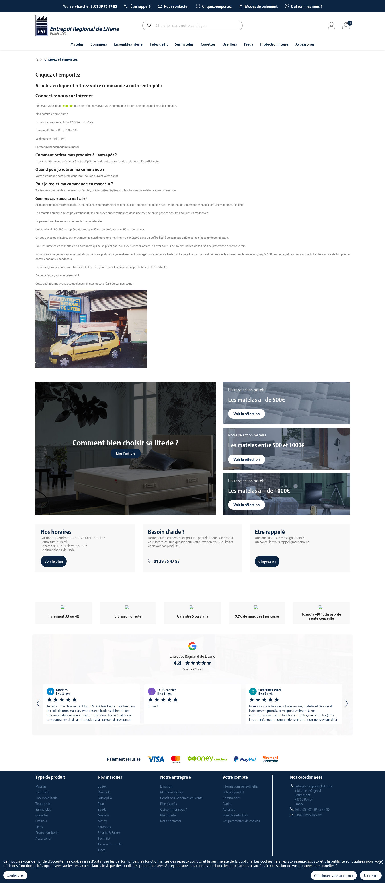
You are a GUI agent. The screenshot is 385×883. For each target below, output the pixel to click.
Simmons (104, 826)
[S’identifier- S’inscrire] (331, 26)
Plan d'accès (168, 803)
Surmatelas (43, 809)
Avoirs (227, 803)
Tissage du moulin (110, 844)
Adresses (229, 809)
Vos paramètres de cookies (241, 821)
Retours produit (233, 792)
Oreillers (41, 821)
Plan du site (168, 815)
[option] (91, 704)
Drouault (104, 792)
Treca (101, 850)
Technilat (104, 838)
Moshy (102, 821)
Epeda (102, 809)
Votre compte (235, 777)
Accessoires (43, 838)
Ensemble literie (46, 798)
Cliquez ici (267, 561)
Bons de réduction (235, 815)
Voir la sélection (246, 414)
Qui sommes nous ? (173, 809)
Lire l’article (125, 453)
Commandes (231, 798)
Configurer (15, 875)
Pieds (39, 826)
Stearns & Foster (109, 832)
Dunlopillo (105, 798)
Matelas (40, 786)
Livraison (166, 786)
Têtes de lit (42, 803)
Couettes (41, 815)
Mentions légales (171, 792)
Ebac (101, 803)
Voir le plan (53, 561)
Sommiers (42, 792)
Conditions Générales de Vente (181, 798)
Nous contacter (170, 821)
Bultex (102, 786)
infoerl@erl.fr (313, 815)
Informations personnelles (241, 786)
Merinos (103, 815)
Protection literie (46, 832)
